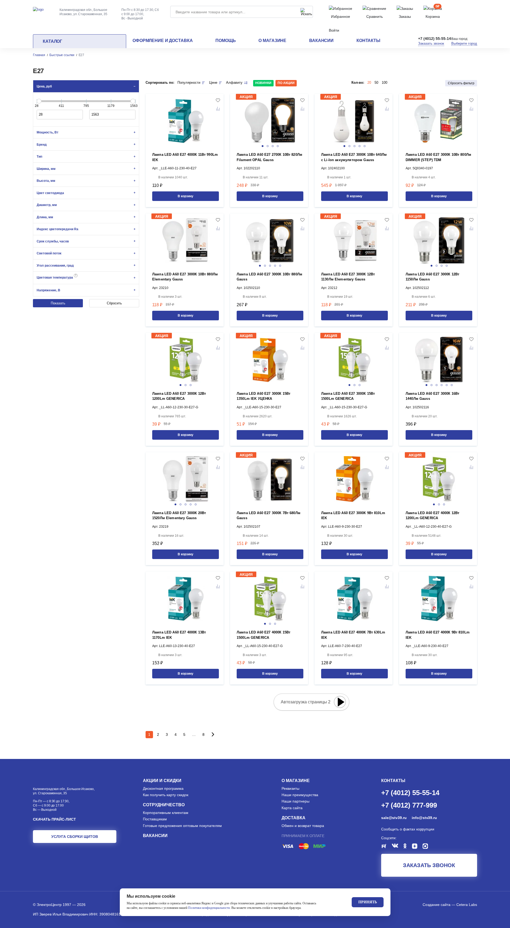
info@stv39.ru (424, 818)
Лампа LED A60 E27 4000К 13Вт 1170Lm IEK (179, 635)
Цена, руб (44, 86)
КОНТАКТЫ (393, 780)
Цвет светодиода (50, 193)
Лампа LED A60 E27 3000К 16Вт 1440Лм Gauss (432, 396)
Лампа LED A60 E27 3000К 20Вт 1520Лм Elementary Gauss (179, 515)
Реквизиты (290, 788)
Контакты (368, 40)
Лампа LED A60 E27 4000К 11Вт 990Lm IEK (185, 157)
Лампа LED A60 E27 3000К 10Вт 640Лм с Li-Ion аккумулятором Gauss (354, 157)
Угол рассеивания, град (55, 265)
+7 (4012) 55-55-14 (434, 38)
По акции (286, 83)
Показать (58, 303)
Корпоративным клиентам (165, 813)
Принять (367, 902)
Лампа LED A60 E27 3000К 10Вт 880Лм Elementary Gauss (185, 277)
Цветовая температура (56, 276)
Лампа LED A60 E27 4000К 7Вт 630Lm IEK (353, 635)
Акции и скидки (162, 780)
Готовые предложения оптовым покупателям (182, 826)
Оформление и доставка (163, 40)
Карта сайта (292, 808)
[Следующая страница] (213, 734)
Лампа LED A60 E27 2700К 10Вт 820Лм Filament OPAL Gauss (269, 157)
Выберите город (464, 43)
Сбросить (114, 303)
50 (376, 83)
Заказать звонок (431, 43)
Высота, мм (46, 181)
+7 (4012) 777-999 (409, 805)
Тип (39, 156)
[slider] (39, 101)
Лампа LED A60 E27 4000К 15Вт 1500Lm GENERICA (263, 635)
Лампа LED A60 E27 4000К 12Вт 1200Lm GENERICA (432, 515)
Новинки (263, 83)
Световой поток (49, 253)
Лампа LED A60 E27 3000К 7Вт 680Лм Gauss (268, 515)
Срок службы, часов (53, 241)
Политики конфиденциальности (209, 908)
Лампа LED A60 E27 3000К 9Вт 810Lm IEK (353, 515)
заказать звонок (429, 865)
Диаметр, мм (47, 205)
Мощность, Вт (47, 132)
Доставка (293, 818)
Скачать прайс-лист (54, 819)
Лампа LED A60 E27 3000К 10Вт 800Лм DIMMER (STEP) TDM (438, 157)
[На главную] (38, 9)
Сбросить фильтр (461, 83)
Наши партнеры (295, 801)
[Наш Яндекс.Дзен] (417, 846)
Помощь (225, 40)
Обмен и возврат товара (303, 826)
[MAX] (428, 846)
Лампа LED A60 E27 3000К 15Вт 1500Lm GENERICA (348, 396)
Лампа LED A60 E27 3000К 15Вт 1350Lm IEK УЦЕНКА (263, 396)
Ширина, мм (46, 169)
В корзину (185, 196)
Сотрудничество (164, 805)
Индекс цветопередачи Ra (57, 229)
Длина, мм (45, 217)
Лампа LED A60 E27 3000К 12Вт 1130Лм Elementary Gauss (348, 277)
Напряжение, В (48, 290)
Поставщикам (155, 819)
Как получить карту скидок (165, 795)
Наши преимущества (300, 795)
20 (369, 83)
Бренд (42, 144)
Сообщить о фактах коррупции (407, 829)
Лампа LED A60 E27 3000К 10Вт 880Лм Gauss (269, 277)
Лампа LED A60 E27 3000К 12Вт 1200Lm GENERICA (179, 396)
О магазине (272, 40)
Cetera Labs (466, 904)
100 (384, 83)
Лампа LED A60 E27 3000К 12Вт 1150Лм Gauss (432, 277)
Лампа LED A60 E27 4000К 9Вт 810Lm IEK (438, 635)
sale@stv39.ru (393, 818)
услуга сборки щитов (74, 836)
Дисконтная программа (163, 788)
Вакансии (321, 40)
